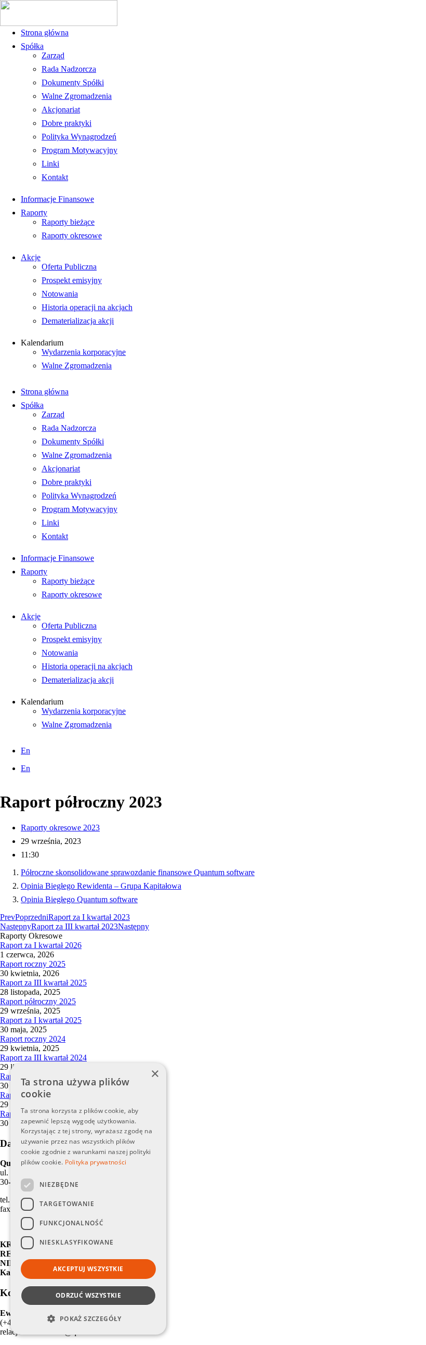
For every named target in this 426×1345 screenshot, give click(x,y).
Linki (50, 163)
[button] (88, 1318)
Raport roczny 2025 (32, 963)
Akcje (31, 257)
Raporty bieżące (68, 221)
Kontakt (55, 177)
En (25, 750)
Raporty (34, 212)
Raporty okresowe (72, 235)
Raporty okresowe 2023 (60, 827)
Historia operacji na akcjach (87, 307)
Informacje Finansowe (57, 199)
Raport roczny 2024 (32, 1038)
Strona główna (45, 32)
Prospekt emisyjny (72, 280)
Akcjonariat (61, 109)
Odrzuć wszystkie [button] (88, 1295)
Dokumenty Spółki (73, 82)
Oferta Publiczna (69, 266)
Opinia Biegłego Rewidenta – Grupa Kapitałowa (101, 885)
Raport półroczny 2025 (38, 1001)
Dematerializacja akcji (78, 320)
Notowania (60, 293)
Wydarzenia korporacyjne (84, 352)
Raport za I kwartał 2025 (41, 1020)
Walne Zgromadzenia (77, 96)
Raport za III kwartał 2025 (43, 982)
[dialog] (88, 1199)
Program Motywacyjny (79, 150)
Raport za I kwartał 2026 (41, 945)
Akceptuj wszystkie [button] (88, 1268)
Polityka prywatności (96, 1162)
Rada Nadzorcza (69, 69)
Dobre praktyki (66, 123)
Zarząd (53, 55)
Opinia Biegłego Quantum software (79, 899)
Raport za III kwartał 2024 (43, 1057)
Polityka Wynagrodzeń (79, 136)
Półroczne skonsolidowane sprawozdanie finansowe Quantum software (138, 872)
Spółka (32, 46)
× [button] (154, 1074)
